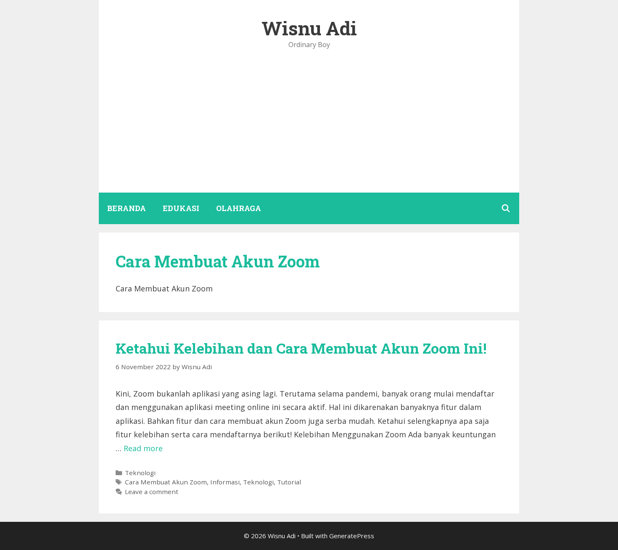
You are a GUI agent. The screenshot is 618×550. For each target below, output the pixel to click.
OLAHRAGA (238, 208)
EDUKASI (181, 208)
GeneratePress (351, 535)
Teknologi (140, 472)
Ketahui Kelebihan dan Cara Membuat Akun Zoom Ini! (301, 347)
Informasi (225, 482)
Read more (143, 448)
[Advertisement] (309, 129)
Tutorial (289, 482)
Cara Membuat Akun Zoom (166, 482)
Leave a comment (151, 491)
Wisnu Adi (309, 28)
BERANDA (126, 208)
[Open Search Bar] (506, 208)
